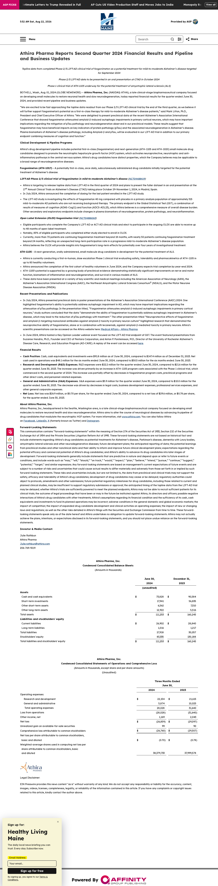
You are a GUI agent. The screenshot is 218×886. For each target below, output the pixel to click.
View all (210, 4)
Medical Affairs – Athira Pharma (119, 329)
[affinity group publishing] (10, 446)
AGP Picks (9, 4)
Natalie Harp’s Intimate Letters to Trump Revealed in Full (41, 4)
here (140, 343)
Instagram (93, 420)
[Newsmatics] (10, 454)
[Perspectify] (10, 439)
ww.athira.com (132, 416)
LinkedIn (41, 420)
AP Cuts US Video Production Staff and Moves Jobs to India (132, 4)
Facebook (29, 420)
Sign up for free (32, 871)
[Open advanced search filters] (179, 39)
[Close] (58, 821)
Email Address (17, 857)
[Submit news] (10, 432)
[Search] (172, 39)
